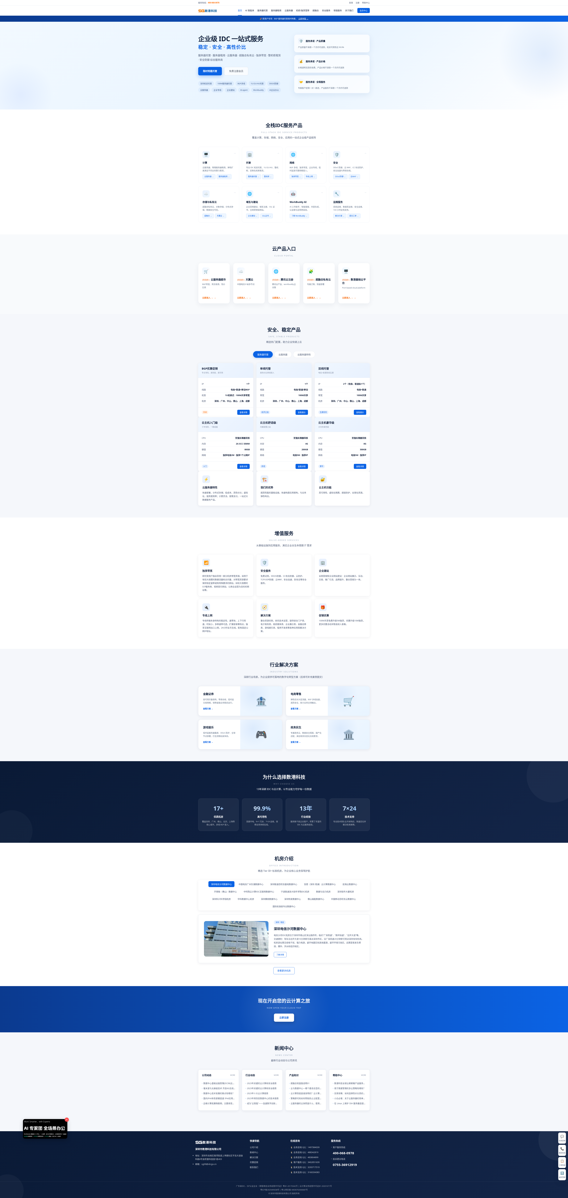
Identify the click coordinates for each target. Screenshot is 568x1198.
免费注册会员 (236, 71)
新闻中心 (254, 1152)
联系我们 (254, 1167)
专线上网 (309, 176)
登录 (351, 2)
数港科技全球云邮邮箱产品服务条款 (350, 1083)
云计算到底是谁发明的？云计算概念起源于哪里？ (313, 1093)
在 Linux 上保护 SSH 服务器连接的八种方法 (354, 1103)
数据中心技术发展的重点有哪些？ (218, 1093)
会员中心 (363, 10)
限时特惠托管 (210, 71)
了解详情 (280, 954)
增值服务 (338, 10)
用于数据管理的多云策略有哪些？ (349, 1088)
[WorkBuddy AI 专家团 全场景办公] (239, 1063)
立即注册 (284, 1017)
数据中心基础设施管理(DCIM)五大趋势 (221, 1083)
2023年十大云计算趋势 (257, 1093)
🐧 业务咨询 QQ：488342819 (304, 1152)
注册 (357, 2)
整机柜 (266, 176)
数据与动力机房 (323, 891)
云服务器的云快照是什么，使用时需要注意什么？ (313, 1103)
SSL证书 (265, 216)
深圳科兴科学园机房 (221, 899)
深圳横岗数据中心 (269, 899)
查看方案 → (208, 708)
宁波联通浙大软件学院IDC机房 (295, 891)
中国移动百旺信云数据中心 (343, 899)
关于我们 (349, 10)
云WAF (353, 176)
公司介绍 (254, 1147)
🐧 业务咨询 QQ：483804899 (304, 1157)
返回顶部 (562, 1174)
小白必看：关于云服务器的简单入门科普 (353, 1098)
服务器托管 (262, 10)
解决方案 (338, 216)
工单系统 (562, 1162)
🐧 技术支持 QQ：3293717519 (305, 1167)
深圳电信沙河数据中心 (221, 884)
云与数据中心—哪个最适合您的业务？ (308, 1088)
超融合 (316, 10)
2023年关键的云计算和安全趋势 (262, 1083)
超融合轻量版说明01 (300, 1083)
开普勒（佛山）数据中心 (225, 891)
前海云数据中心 (350, 884)
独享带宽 (295, 176)
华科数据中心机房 (246, 899)
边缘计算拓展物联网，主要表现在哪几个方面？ (225, 1103)
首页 (240, 10)
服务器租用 (276, 10)
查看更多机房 (284, 970)
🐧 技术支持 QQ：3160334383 (305, 1172)
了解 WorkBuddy (298, 216)
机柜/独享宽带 (302, 10)
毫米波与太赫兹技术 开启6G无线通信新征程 (223, 1088)
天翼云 (219, 216)
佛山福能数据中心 (316, 899)
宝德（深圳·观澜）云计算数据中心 (320, 884)
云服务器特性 (304, 354)
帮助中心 (366, 2)
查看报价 (302, 412)
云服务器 (289, 10)
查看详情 (243, 412)
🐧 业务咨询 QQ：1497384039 (305, 1147)
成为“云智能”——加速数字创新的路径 (264, 1103)
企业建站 (251, 216)
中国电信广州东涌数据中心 (251, 884)
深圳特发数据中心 (292, 899)
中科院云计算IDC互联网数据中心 (259, 891)
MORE (232, 1075)
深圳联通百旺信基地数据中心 (283, 884)
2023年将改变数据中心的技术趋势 (263, 1098)
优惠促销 (254, 1162)
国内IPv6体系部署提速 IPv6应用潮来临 (221, 1098)
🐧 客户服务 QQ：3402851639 (305, 1162)
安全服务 (326, 10)
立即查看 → (303, 18)
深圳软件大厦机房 (345, 891)
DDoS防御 (339, 176)
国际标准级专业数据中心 (284, 906)
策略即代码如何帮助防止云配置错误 (307, 1098)
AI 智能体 (249, 10)
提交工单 (352, 216)
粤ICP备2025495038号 (269, 1190)
